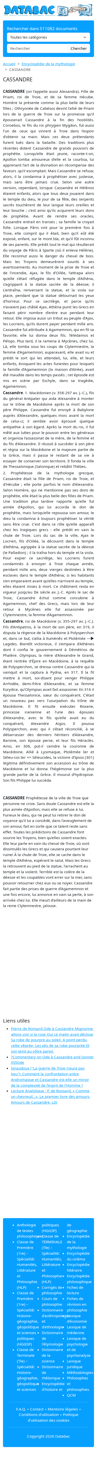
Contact (37, 1408)
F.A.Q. (21, 1408)
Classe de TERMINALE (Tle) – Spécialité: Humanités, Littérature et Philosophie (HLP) (52, 1259)
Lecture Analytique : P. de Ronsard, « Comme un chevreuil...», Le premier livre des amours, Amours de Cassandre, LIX (50, 1096)
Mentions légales (63, 1408)
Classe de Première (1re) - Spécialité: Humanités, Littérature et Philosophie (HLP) (27, 1264)
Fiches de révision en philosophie (77, 1304)
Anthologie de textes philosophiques (30, 1230)
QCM (71, 1395)
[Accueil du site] (48, 9)
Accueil (9, 63)
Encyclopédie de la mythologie (48, 63)
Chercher (79, 48)
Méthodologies (80, 1372)
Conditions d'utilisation (39, 1414)
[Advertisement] (48, 963)
